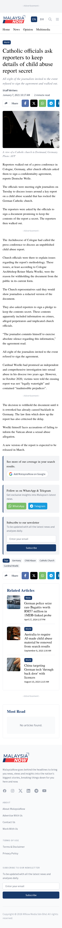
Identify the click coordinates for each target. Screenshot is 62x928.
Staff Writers (10, 90)
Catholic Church (47, 560)
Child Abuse (30, 560)
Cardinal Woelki (11, 565)
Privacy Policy (10, 853)
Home (6, 29)
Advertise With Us (12, 815)
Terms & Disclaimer (14, 846)
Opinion (28, 29)
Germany (16, 560)
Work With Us (10, 828)
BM (42, 19)
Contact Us (9, 822)
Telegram (39, 506)
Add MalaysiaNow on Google (29, 474)
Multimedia (43, 29)
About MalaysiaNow (14, 808)
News (16, 29)
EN (34, 19)
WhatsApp (18, 506)
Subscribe (31, 547)
